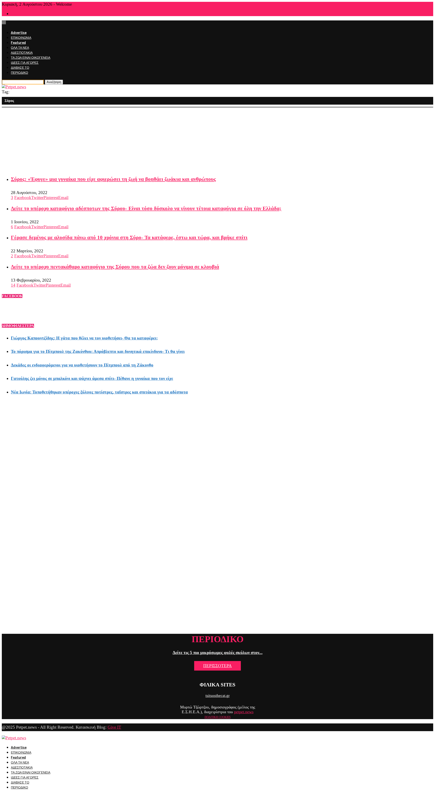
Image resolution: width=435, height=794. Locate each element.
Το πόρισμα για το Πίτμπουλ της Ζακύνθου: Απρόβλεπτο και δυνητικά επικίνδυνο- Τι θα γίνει (98, 351)
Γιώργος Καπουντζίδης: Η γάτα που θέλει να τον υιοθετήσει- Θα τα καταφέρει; (84, 338)
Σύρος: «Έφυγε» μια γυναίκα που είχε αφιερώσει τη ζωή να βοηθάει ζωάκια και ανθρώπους (113, 179)
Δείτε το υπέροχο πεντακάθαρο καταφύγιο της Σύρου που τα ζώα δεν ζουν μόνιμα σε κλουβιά (115, 267)
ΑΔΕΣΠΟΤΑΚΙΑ (22, 53)
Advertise (19, 33)
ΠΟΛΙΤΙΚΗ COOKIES (218, 717)
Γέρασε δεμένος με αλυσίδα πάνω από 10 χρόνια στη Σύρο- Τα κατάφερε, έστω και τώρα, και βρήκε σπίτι (129, 237)
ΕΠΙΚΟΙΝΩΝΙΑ (21, 38)
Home (14, 14)
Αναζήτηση (54, 82)
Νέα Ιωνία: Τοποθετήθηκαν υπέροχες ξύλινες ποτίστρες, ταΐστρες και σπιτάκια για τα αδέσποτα (99, 392)
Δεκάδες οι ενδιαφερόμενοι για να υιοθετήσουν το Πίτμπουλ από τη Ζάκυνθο (82, 365)
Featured (18, 43)
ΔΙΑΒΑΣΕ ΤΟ (20, 68)
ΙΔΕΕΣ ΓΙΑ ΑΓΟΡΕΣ (25, 63)
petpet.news (244, 712)
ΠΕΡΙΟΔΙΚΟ (19, 73)
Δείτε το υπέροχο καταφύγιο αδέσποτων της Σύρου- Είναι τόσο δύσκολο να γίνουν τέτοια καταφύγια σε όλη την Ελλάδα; (146, 208)
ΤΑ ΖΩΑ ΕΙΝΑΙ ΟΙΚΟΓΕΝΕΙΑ (30, 58)
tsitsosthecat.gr (217, 695)
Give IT (114, 727)
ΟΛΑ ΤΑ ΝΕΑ (20, 48)
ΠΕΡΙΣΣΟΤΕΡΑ (217, 665)
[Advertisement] (138, 139)
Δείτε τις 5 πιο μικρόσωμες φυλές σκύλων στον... (218, 652)
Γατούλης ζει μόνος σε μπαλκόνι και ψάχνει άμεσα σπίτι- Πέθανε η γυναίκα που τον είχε (92, 378)
